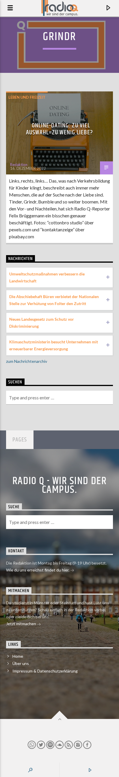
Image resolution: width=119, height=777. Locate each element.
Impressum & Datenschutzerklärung (45, 670)
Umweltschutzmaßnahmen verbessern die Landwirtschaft (47, 277)
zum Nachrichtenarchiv (26, 361)
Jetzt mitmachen (21, 623)
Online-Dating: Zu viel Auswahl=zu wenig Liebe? (59, 129)
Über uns (20, 663)
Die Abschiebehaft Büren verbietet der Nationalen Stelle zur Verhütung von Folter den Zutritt (54, 300)
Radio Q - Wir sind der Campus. (59, 485)
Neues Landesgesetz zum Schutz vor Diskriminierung (41, 323)
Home (17, 656)
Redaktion (18, 164)
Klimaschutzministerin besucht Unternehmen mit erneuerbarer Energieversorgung (53, 345)
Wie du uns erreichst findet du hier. (38, 569)
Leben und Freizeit (26, 97)
